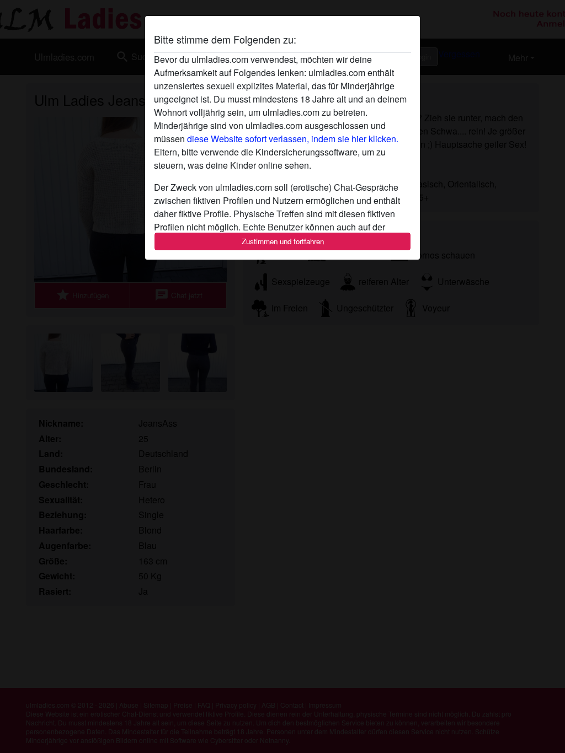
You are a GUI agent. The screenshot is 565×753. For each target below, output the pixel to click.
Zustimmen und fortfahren (283, 241)
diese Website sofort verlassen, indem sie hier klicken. (292, 138)
